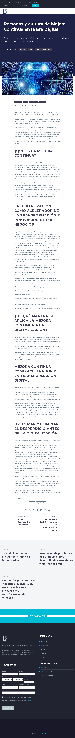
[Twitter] (19, 105)
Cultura (32, 503)
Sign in (15, 5)
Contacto (44, 653)
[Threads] (35, 105)
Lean (31, 49)
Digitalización (40, 503)
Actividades (44, 645)
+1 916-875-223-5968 (32, 3)
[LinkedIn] (29, 105)
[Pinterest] (22, 105)
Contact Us (7, 5)
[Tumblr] (25, 105)
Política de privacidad (47, 675)
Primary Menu (71, 12)
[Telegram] (32, 105)
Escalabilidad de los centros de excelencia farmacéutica (16, 557)
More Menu (25, 5)
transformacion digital (43, 49)
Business (23, 49)
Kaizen (44, 733)
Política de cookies (46, 671)
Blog (42, 657)
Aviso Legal (44, 667)
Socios (43, 649)
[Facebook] (15, 105)
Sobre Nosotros (45, 641)
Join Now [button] (35, 5)
